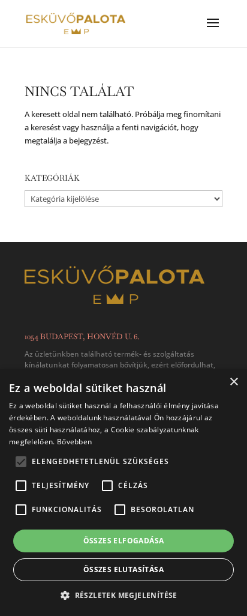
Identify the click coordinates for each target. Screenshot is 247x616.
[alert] (123, 492)
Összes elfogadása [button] (123, 541)
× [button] (233, 382)
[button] (123, 595)
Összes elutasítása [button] (123, 569)
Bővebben (74, 441)
